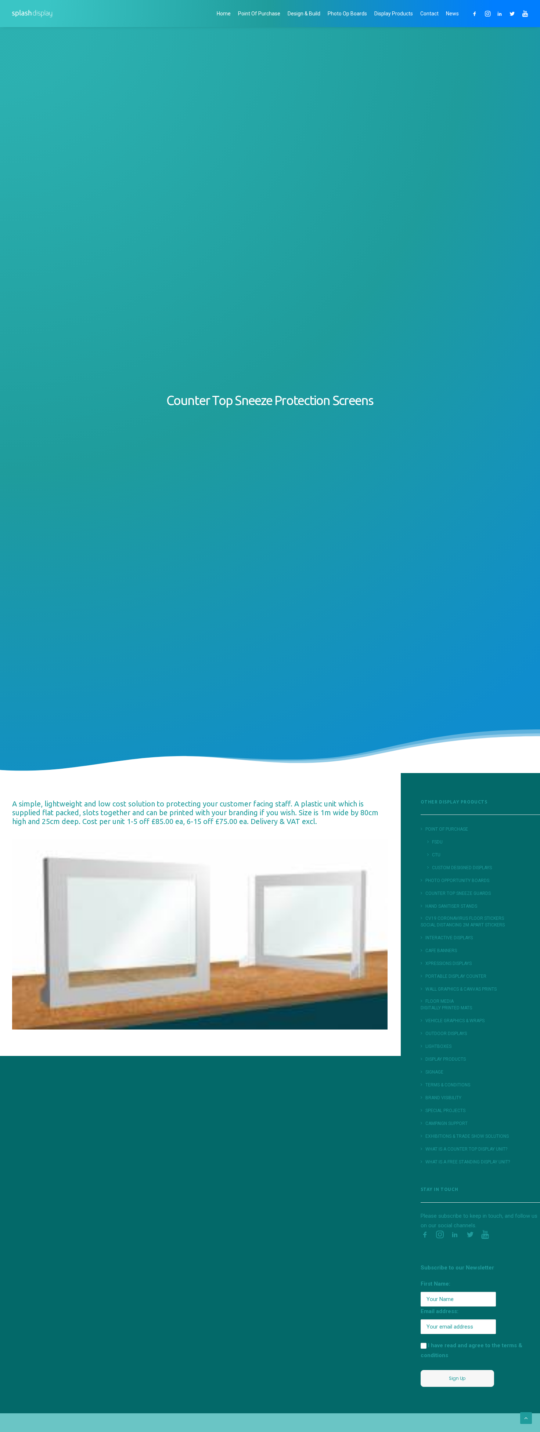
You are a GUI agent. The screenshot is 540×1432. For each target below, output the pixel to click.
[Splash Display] (32, 13)
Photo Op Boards (347, 14)
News (452, 14)
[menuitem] (224, 13)
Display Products (393, 14)
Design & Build (304, 14)
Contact (429, 14)
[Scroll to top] (526, 1417)
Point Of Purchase (259, 14)
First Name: (435, 1283)
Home (224, 14)
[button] (476, 13)
